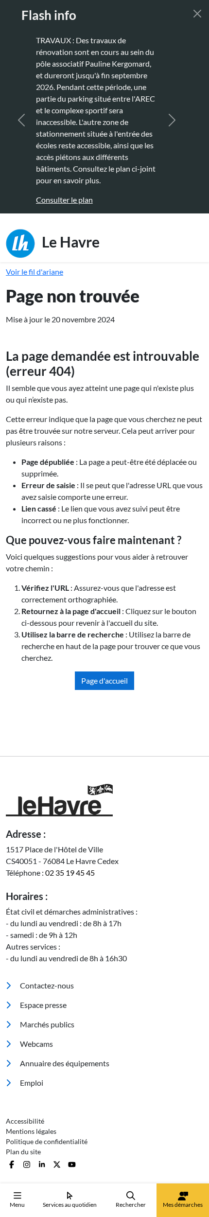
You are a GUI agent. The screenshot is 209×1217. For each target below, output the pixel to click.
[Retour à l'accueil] (104, 800)
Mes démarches (183, 1204)
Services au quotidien (70, 1204)
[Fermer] (197, 13)
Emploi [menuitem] (30, 1082)
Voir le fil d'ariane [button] (34, 271)
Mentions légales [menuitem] (31, 1131)
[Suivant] (172, 120)
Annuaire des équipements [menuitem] (63, 1063)
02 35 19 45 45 (70, 872)
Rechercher (131, 1204)
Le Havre (69, 241)
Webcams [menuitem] (35, 1043)
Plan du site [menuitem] (23, 1151)
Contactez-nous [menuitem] (46, 985)
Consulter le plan (64, 199)
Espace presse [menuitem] (42, 1004)
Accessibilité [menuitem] (25, 1121)
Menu (17, 1204)
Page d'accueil (104, 680)
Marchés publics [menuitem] (46, 1024)
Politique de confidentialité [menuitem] (46, 1141)
